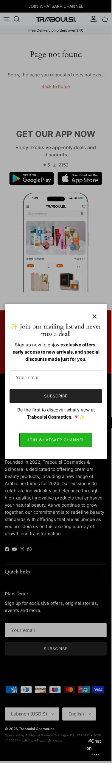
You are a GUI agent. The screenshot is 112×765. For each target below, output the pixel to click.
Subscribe (56, 396)
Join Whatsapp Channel (56, 439)
